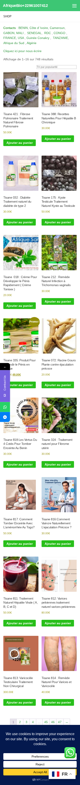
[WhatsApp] (5, 407)
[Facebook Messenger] (5, 417)
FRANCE (9, 38)
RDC (47, 33)
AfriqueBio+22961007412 (25, 5)
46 (53, 722)
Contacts (9, 28)
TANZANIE (60, 38)
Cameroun (57, 28)
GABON (8, 33)
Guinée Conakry (37, 38)
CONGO (59, 33)
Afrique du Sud (13, 43)
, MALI (19, 33)
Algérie (31, 43)
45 (46, 722)
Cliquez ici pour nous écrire (22, 51)
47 (60, 722)
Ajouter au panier (19, 142)
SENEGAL (34, 33)
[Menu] (74, 5)
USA (21, 38)
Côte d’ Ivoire (39, 28)
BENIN (23, 28)
